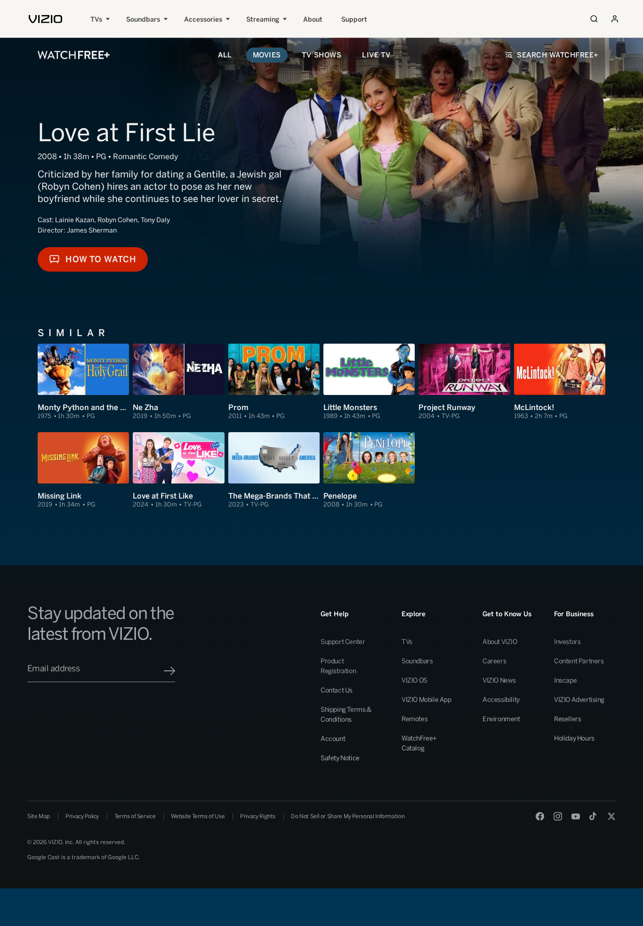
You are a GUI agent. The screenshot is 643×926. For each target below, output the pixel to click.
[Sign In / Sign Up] (615, 18)
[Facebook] (540, 816)
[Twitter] (611, 816)
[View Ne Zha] (178, 382)
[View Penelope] (369, 470)
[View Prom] (274, 382)
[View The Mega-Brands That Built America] (274, 470)
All (225, 55)
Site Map (38, 816)
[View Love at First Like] (178, 470)
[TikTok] (593, 816)
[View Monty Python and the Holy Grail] (83, 382)
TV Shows (321, 55)
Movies (267, 55)
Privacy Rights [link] (257, 816)
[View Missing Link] (83, 470)
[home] (45, 19)
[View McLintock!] (559, 382)
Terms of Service (134, 816)
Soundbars (143, 20)
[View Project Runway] (464, 382)
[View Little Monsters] (369, 382)
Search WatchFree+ (558, 55)
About (312, 20)
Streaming (262, 20)
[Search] (594, 18)
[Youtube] (575, 816)
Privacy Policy (82, 816)
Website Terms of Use (198, 816)
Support (354, 20)
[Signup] (169, 670)
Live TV (376, 55)
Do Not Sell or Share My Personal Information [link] (347, 816)
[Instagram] (558, 816)
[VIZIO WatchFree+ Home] (74, 55)
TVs (96, 20)
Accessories (203, 20)
